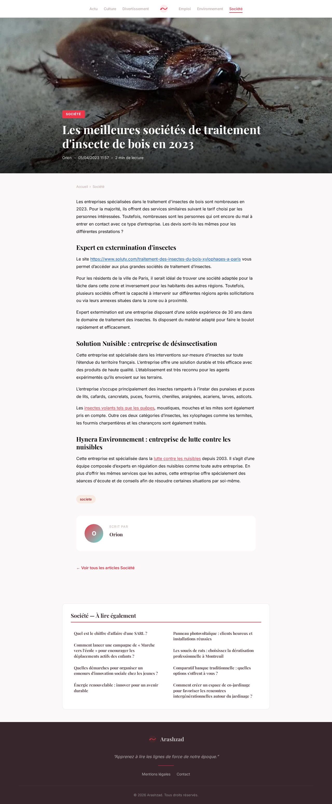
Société (236, 8)
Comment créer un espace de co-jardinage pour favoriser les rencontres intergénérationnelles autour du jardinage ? (212, 690)
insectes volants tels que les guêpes (119, 407)
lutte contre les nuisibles (177, 458)
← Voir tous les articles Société (105, 567)
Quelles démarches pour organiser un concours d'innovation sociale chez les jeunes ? (116, 670)
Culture (110, 8)
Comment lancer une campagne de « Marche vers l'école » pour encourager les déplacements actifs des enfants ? (114, 650)
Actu (93, 8)
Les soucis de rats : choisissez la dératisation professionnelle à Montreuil (213, 653)
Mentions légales (156, 774)
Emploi (185, 8)
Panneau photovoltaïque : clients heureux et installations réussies (212, 636)
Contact (183, 774)
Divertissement (135, 8)
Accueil (82, 186)
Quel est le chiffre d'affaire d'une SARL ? (110, 633)
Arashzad (172, 739)
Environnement (210, 8)
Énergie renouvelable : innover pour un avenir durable (116, 687)
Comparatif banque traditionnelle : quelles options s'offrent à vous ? (212, 670)
